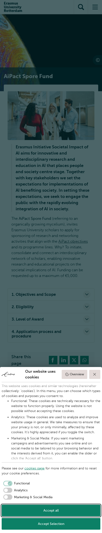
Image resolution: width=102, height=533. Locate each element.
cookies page (34, 468)
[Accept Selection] (95, 374)
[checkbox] (16, 483)
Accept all (51, 510)
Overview (77, 374)
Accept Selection (51, 524)
